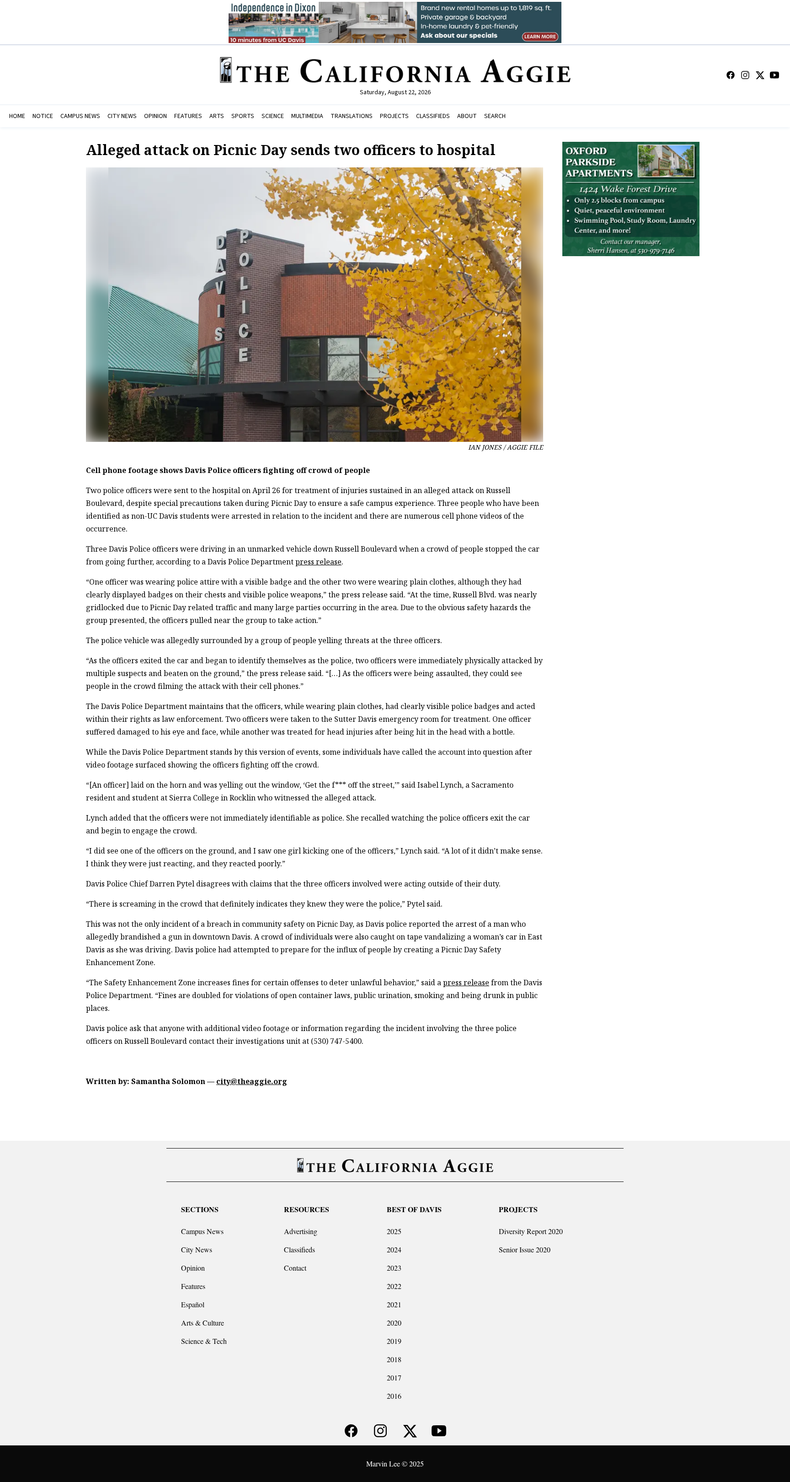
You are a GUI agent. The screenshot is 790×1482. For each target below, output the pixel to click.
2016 (394, 1396)
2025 (394, 1231)
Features (193, 1286)
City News (196, 1249)
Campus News (202, 1231)
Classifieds (299, 1249)
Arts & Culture (202, 1322)
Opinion (193, 1268)
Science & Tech (204, 1341)
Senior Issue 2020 (524, 1249)
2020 (394, 1322)
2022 (394, 1286)
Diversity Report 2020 (531, 1231)
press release (318, 562)
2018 (394, 1359)
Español (192, 1304)
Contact (295, 1268)
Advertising (300, 1231)
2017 (394, 1377)
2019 (394, 1341)
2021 (394, 1304)
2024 (394, 1249)
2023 (394, 1268)
